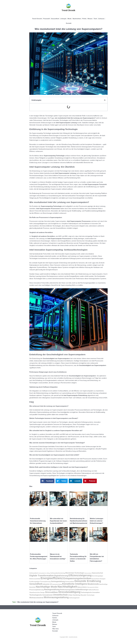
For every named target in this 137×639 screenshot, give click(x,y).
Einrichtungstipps (97, 576)
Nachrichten (77, 18)
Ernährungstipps (34, 581)
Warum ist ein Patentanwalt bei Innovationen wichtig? (57, 556)
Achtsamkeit (33, 573)
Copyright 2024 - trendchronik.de (68, 637)
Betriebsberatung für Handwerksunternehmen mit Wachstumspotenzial (78, 521)
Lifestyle (63, 18)
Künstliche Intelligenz (74, 583)
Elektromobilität (34, 578)
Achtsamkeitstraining (57, 573)
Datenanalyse (87, 573)
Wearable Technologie (87, 595)
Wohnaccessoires (36, 598)
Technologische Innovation (90, 592)
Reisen (90, 18)
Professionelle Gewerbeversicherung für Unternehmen (38, 521)
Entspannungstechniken (77, 578)
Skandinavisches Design (37, 592)
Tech (95, 18)
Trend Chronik (37, 18)
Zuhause (101, 18)
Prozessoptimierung (36, 589)
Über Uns (55, 628)
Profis (84, 18)
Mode (69, 18)
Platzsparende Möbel (92, 587)
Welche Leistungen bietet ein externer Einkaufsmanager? (96, 521)
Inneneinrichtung (57, 584)
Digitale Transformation (41, 575)
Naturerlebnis (82, 587)
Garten (54, 617)
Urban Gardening (74, 595)
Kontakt (68, 23)
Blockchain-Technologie (74, 573)
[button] (105, 100)
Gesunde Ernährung (87, 581)
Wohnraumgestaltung (56, 597)
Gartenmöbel (69, 581)
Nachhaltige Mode (46, 586)
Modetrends (93, 584)
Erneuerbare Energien (98, 578)
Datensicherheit (97, 573)
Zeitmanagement (74, 597)
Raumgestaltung (52, 589)
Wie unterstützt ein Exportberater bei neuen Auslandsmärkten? (58, 521)
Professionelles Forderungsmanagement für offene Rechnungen (38, 556)
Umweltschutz (60, 594)
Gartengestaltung (58, 581)
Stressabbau (51, 592)
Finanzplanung (45, 581)
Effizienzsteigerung (79, 575)
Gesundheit (55, 18)
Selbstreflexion (93, 589)
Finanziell (46, 18)
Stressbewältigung (69, 592)
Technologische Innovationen (41, 595)
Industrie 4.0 (47, 584)
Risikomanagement (67, 589)
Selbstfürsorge (81, 590)
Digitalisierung (61, 575)
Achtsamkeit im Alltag (44, 573)
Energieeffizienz (52, 578)
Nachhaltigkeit (67, 586)
